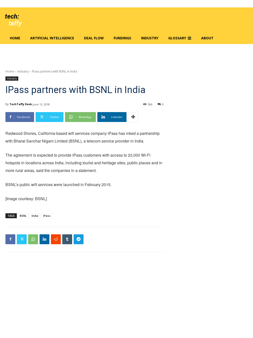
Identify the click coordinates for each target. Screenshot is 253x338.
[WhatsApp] (33, 239)
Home (9, 71)
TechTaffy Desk (20, 104)
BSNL (23, 215)
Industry (23, 71)
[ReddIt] (56, 239)
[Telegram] (79, 239)
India (35, 215)
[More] (133, 117)
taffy (15, 23)
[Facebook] (10, 239)
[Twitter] (22, 239)
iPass (46, 215)
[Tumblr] (67, 239)
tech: (12, 16)
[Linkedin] (44, 239)
